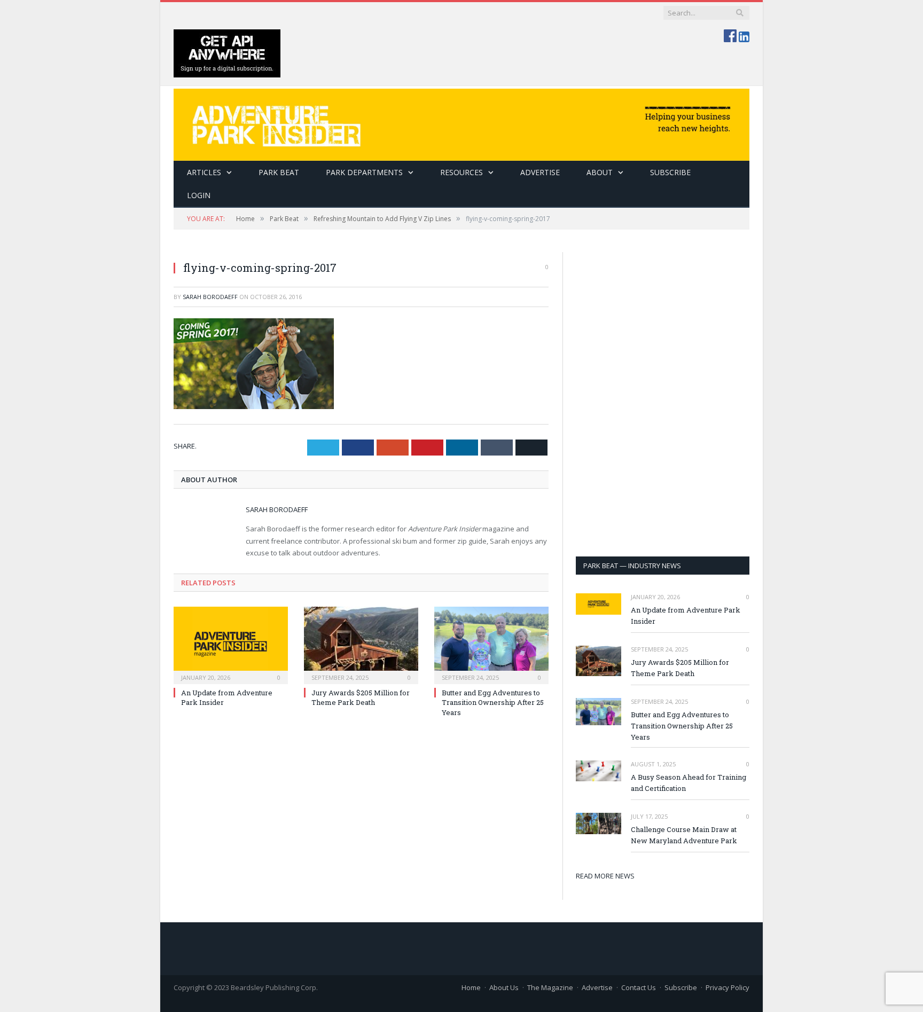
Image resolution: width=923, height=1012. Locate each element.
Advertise (540, 172)
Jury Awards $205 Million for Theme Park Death (360, 697)
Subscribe (680, 987)
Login (198, 195)
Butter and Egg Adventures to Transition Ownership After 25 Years (493, 702)
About (599, 172)
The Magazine (550, 987)
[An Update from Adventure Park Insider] (231, 644)
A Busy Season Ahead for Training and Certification (688, 782)
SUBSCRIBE (670, 172)
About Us (504, 987)
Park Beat (279, 172)
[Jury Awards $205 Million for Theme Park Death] (361, 644)
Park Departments (364, 172)
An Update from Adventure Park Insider (685, 615)
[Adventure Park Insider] (461, 122)
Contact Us (638, 987)
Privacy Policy (727, 987)
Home (471, 987)
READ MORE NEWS (605, 876)
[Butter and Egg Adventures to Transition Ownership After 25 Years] (491, 644)
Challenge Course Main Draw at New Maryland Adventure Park (684, 835)
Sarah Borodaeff (210, 297)
